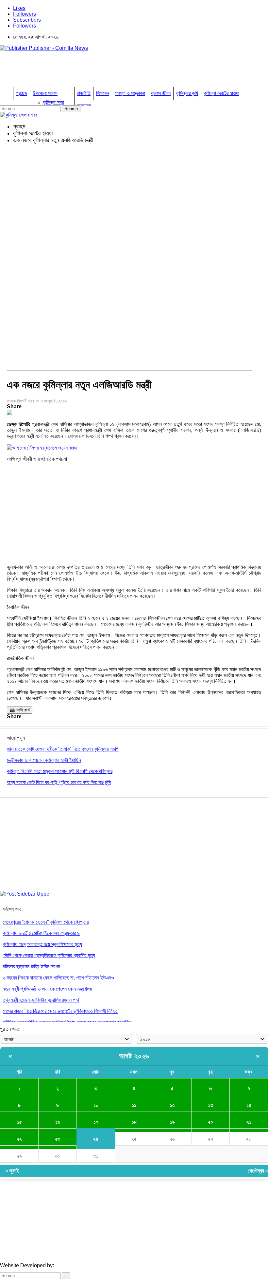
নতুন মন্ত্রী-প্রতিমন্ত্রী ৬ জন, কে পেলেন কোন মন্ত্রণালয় (47, 989)
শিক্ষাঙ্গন (102, 93)
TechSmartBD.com (77, 1265)
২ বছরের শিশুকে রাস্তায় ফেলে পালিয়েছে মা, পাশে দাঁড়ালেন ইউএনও (58, 977)
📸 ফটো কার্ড (19, 709)
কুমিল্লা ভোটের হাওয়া (221, 93)
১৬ (57, 1122)
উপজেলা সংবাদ (45, 93)
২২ (19, 1139)
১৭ (95, 1122)
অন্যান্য (84, 105)
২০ (210, 1122)
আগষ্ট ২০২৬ (134, 1056)
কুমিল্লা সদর (53, 102)
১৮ (134, 1122)
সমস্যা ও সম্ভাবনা (130, 93)
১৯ (172, 1122)
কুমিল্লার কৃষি (187, 93)
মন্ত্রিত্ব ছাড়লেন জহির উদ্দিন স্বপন (31, 966)
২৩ (57, 1139)
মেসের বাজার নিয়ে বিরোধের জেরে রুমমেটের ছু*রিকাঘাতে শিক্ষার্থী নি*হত (60, 1011)
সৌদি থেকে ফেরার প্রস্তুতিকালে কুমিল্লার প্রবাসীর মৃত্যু (49, 955)
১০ (95, 1105)
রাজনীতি (84, 93)
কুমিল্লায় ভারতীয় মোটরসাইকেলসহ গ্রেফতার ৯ (41, 933)
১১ (134, 1105)
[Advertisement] (119, 71)
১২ (172, 1105)
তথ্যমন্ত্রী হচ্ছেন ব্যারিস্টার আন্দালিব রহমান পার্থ (41, 1000)
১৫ (19, 1122)
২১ (248, 1122)
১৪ (248, 1105)
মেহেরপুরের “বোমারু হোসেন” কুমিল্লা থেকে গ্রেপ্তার (46, 922)
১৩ (210, 1105)
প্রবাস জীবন (161, 93)
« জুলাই (12, 1170)
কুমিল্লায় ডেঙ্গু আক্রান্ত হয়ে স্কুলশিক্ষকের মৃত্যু (42, 944)
